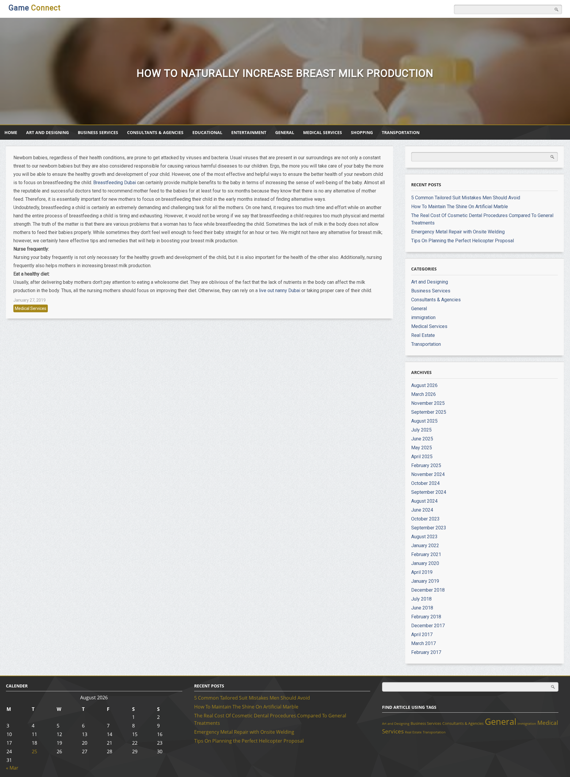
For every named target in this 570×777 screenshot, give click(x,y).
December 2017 (428, 625)
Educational (207, 132)
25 (34, 751)
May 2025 (421, 447)
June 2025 (422, 439)
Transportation (400, 132)
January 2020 (425, 563)
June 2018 (422, 608)
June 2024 (422, 510)
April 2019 (422, 572)
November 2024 (428, 474)
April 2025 (422, 456)
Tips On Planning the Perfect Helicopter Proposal (462, 240)
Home (10, 132)
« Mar (12, 768)
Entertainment (248, 132)
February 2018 (426, 617)
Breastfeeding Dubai (114, 182)
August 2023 (424, 536)
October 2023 (425, 519)
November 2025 (428, 403)
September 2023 (428, 528)
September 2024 (428, 492)
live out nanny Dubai (279, 290)
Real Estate (423, 335)
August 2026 (424, 385)
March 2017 (423, 643)
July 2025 (421, 430)
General (284, 132)
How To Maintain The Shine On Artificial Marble (459, 206)
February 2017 (426, 652)
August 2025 (424, 421)
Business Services (98, 132)
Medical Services (322, 132)
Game (35, 8)
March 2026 (423, 394)
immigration (423, 317)
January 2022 (425, 545)
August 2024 (424, 501)
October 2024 (425, 483)
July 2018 (421, 599)
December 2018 (428, 590)
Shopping (362, 132)
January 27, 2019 (29, 300)
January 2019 (425, 581)
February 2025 (426, 465)
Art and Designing (47, 132)
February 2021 (426, 554)
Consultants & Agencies (155, 132)
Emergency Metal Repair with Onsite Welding (458, 232)
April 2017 (422, 634)
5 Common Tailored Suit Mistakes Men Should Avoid (465, 197)
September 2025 (428, 412)
